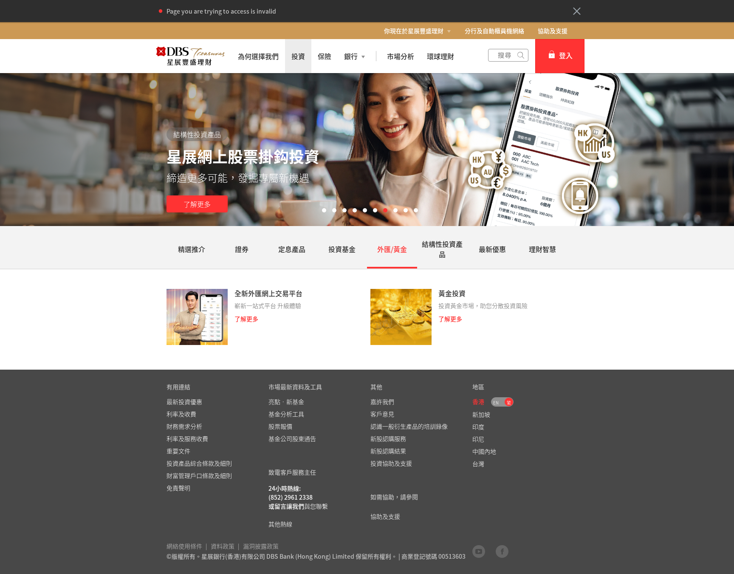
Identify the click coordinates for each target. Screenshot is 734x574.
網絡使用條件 (184, 546)
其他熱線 (280, 524)
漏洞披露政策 (261, 546)
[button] (577, 11)
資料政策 (222, 546)
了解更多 (197, 204)
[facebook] (502, 551)
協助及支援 (552, 30)
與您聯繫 (316, 506)
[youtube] (478, 551)
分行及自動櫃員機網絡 (494, 30)
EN (496, 402)
